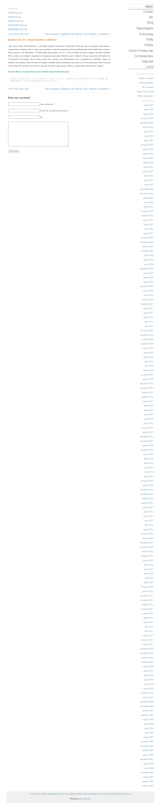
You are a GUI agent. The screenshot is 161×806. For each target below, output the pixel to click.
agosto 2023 (148, 171)
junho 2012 (148, 569)
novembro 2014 (146, 440)
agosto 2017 (148, 308)
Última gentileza (146, 82)
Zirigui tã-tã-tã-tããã (145, 91)
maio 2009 (148, 728)
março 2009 (148, 737)
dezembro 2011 (146, 595)
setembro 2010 (147, 661)
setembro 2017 (147, 303)
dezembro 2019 (146, 268)
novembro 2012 (146, 547)
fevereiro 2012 (147, 586)
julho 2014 (148, 458)
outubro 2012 (147, 551)
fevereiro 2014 (147, 480)
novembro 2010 (146, 653)
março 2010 (148, 688)
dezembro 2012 (146, 542)
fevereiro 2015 (147, 427)
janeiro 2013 (148, 538)
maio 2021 (148, 228)
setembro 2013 (147, 502)
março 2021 (148, 233)
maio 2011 (148, 626)
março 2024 (148, 166)
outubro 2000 (147, 781)
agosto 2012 (148, 560)
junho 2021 (148, 224)
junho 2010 (148, 675)
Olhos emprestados (145, 95)
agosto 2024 (148, 158)
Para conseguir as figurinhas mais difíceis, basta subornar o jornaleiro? (77, 33)
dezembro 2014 (146, 436)
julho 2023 (148, 175)
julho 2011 (148, 617)
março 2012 (148, 582)
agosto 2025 (148, 127)
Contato (33, 793)
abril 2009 (149, 732)
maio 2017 (148, 321)
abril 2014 (149, 471)
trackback (35, 81)
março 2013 (148, 529)
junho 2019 (148, 277)
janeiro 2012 (148, 591)
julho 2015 (148, 405)
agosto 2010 (148, 666)
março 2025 (148, 140)
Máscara (121, 793)
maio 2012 (148, 573)
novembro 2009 (146, 706)
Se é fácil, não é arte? (19, 33)
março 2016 (148, 370)
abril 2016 (149, 365)
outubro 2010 (147, 657)
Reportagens (53, 793)
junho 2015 (148, 410)
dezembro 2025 (146, 122)
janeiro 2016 (148, 379)
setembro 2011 (147, 608)
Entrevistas (65, 793)
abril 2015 (149, 418)
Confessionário (109, 793)
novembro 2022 (146, 193)
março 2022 (148, 206)
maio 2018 (148, 295)
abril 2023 (149, 184)
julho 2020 (148, 255)
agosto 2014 (148, 454)
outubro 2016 (147, 339)
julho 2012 (148, 564)
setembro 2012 (147, 555)
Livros (128, 793)
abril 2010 (149, 684)
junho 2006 (148, 763)
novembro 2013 (146, 494)
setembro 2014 (147, 449)
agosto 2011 (148, 613)
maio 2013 (148, 520)
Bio (39, 793)
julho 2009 (148, 723)
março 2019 (148, 281)
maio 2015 (148, 414)
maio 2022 (148, 202)
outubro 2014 (147, 445)
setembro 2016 (147, 343)
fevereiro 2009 (147, 741)
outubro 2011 (147, 604)
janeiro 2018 (148, 299)
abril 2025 (149, 135)
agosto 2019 (148, 273)
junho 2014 (148, 463)
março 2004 (148, 776)
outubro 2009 (147, 710)
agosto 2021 (148, 219)
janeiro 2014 (148, 485)
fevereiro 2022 (147, 211)
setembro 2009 (147, 714)
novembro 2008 (146, 745)
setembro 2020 (147, 250)
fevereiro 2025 (147, 144)
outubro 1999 (147, 785)
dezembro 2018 (146, 286)
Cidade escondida (145, 78)
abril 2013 (149, 524)
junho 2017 (148, 317)
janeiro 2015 (148, 432)
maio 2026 (148, 109)
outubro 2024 (147, 153)
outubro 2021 (147, 215)
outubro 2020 (147, 246)
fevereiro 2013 (147, 533)
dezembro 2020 (146, 242)
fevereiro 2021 (147, 237)
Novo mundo (147, 87)
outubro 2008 (147, 750)
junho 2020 (148, 259)
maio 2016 (148, 361)
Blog (86, 79)
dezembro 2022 (146, 189)
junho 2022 (148, 197)
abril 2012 (149, 577)
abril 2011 (149, 631)
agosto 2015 (148, 401)
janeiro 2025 (148, 149)
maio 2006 (148, 768)
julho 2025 (148, 131)
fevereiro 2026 (147, 118)
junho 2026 (148, 105)
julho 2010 (148, 670)
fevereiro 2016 (147, 374)
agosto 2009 (148, 719)
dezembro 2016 (146, 334)
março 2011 (148, 635)
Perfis (73, 793)
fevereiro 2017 (147, 330)
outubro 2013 (147, 498)
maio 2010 (148, 679)
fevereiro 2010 (147, 692)
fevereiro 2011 (147, 639)
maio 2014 (148, 467)
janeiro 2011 (148, 644)
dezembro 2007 (146, 759)
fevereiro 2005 (147, 772)
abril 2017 (149, 326)
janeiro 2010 (148, 697)
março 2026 (148, 113)
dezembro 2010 (146, 648)
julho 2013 (148, 511)
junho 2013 (148, 516)
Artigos (80, 793)
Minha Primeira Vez (93, 793)
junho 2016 (148, 356)
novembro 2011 (146, 600)
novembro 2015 (146, 387)
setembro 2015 (147, 396)
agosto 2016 (148, 348)
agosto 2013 (148, 507)
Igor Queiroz (85, 798)
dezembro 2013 (146, 489)
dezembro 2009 (146, 701)
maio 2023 (148, 180)
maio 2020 (148, 264)
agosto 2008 (148, 754)
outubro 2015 (147, 392)
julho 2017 (148, 312)
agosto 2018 (148, 290)
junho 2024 (148, 162)
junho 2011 (148, 622)
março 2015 (148, 423)
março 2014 (148, 476)
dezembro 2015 (146, 383)
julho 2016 (148, 352)
